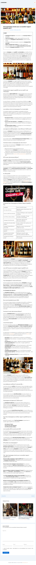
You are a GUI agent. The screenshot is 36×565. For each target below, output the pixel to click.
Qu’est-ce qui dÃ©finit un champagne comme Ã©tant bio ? (9, 518)
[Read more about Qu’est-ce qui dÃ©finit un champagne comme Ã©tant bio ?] (10, 509)
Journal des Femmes (22, 153)
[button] (35, 2)
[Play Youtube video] (18, 193)
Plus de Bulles (11, 333)
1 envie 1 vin (16, 153)
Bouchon (27, 333)
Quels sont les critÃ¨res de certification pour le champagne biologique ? (25, 518)
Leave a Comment (6, 29)
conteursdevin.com (25, 562)
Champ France (26, 180)
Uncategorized (10, 519)
